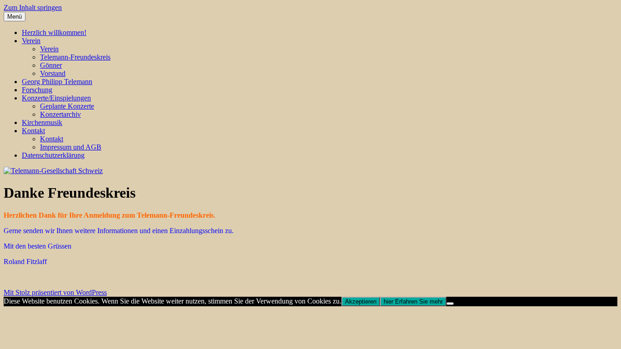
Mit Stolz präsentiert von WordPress (55, 292)
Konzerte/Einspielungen (56, 98)
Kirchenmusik (42, 122)
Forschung (37, 90)
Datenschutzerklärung (53, 155)
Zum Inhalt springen (33, 7)
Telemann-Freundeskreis (75, 57)
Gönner (51, 65)
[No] (450, 303)
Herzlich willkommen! (54, 32)
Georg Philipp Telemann (57, 81)
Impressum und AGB (70, 147)
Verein (31, 41)
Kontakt (33, 131)
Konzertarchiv (60, 114)
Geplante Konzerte (67, 106)
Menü (14, 16)
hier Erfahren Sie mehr (413, 301)
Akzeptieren (360, 301)
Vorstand (52, 73)
